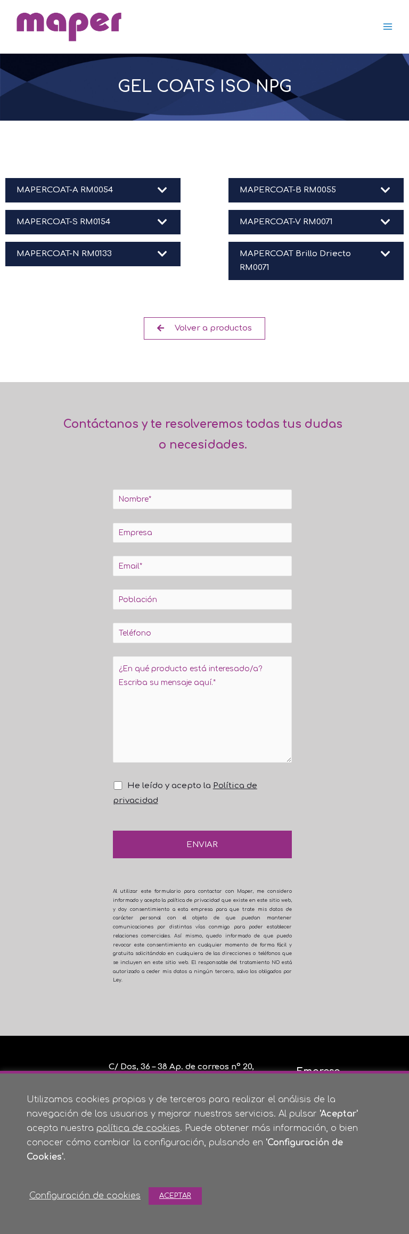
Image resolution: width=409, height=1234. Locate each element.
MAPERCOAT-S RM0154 (63, 221)
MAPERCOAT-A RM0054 (65, 190)
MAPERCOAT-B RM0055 (288, 190)
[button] (93, 190)
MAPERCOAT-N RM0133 (64, 253)
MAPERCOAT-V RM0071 (286, 221)
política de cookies (138, 1128)
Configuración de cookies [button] (85, 1196)
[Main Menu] (388, 27)
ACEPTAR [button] (175, 1195)
